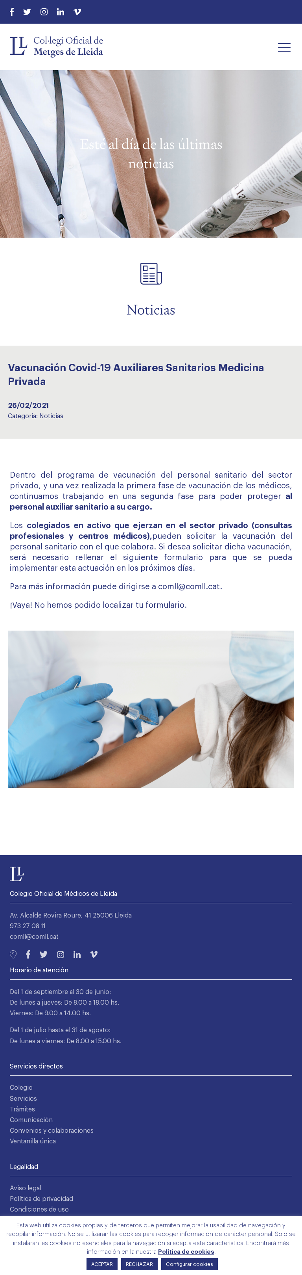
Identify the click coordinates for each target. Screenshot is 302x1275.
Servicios (23, 1099)
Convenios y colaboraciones (52, 1131)
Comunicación (31, 1120)
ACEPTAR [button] (102, 1264)
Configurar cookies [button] (189, 1264)
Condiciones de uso (39, 1209)
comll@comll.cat (34, 937)
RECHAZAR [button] (139, 1264)
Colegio (21, 1088)
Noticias (51, 416)
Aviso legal (25, 1188)
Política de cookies (186, 1252)
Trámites (22, 1109)
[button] (284, 47)
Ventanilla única (33, 1141)
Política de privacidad (41, 1199)
